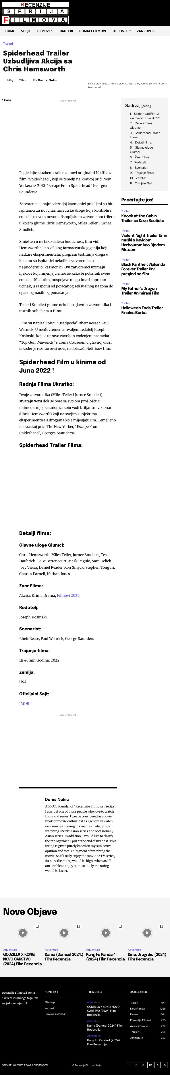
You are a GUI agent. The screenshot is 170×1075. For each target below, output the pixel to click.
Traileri (8, 43)
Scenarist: (141, 168)
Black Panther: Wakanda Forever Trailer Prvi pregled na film (143, 269)
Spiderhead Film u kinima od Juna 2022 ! (145, 116)
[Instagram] (136, 1065)
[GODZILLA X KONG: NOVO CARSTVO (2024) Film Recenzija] (22, 933)
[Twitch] (150, 1065)
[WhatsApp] (6, 142)
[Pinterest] (6, 131)
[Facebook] (6, 111)
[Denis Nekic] (30, 835)
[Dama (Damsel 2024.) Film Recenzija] (64, 933)
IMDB (24, 703)
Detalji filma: (143, 142)
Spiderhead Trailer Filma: (145, 135)
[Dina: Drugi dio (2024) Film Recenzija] (147, 933)
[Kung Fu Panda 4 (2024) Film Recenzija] (106, 933)
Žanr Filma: (142, 157)
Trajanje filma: (144, 173)
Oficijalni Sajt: (144, 183)
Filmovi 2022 (68, 595)
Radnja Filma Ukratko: (141, 125)
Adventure (10, 950)
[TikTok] (143, 1065)
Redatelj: (140, 162)
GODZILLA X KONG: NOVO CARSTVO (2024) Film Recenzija (22, 959)
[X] (6, 121)
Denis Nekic (48, 80)
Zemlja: (141, 178)
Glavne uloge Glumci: (141, 149)
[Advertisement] (68, 134)
